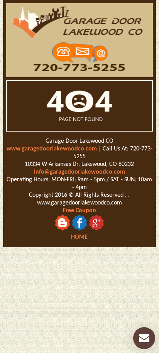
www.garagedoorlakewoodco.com (52, 149)
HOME (79, 237)
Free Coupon (79, 211)
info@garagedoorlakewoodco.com (79, 172)
